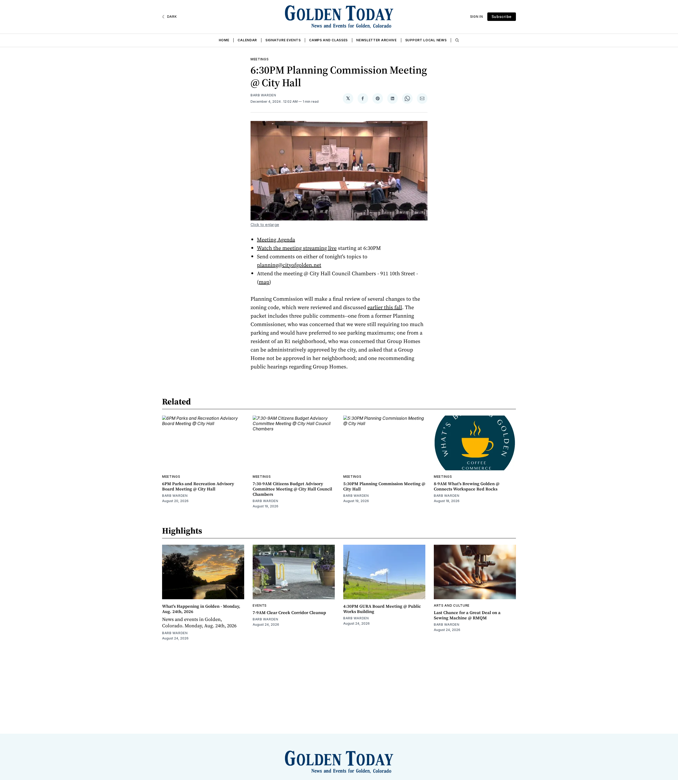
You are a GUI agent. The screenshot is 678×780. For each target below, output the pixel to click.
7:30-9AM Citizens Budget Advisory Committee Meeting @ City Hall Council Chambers (292, 489)
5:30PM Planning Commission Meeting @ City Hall (384, 486)
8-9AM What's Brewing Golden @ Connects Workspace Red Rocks (466, 486)
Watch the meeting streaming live (297, 248)
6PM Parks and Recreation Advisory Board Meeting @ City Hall (198, 486)
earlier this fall (384, 307)
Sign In (476, 17)
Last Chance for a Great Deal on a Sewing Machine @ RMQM (467, 615)
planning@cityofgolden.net (289, 265)
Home (224, 40)
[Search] (457, 40)
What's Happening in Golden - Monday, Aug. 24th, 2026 (201, 608)
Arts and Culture (452, 605)
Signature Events (283, 40)
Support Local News (426, 40)
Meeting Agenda (276, 239)
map (264, 282)
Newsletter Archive (376, 40)
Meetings (260, 59)
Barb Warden (263, 95)
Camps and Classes (328, 40)
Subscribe (502, 16)
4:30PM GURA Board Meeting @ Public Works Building (382, 608)
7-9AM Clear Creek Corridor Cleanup (289, 612)
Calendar (247, 40)
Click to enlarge (265, 224)
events (260, 605)
